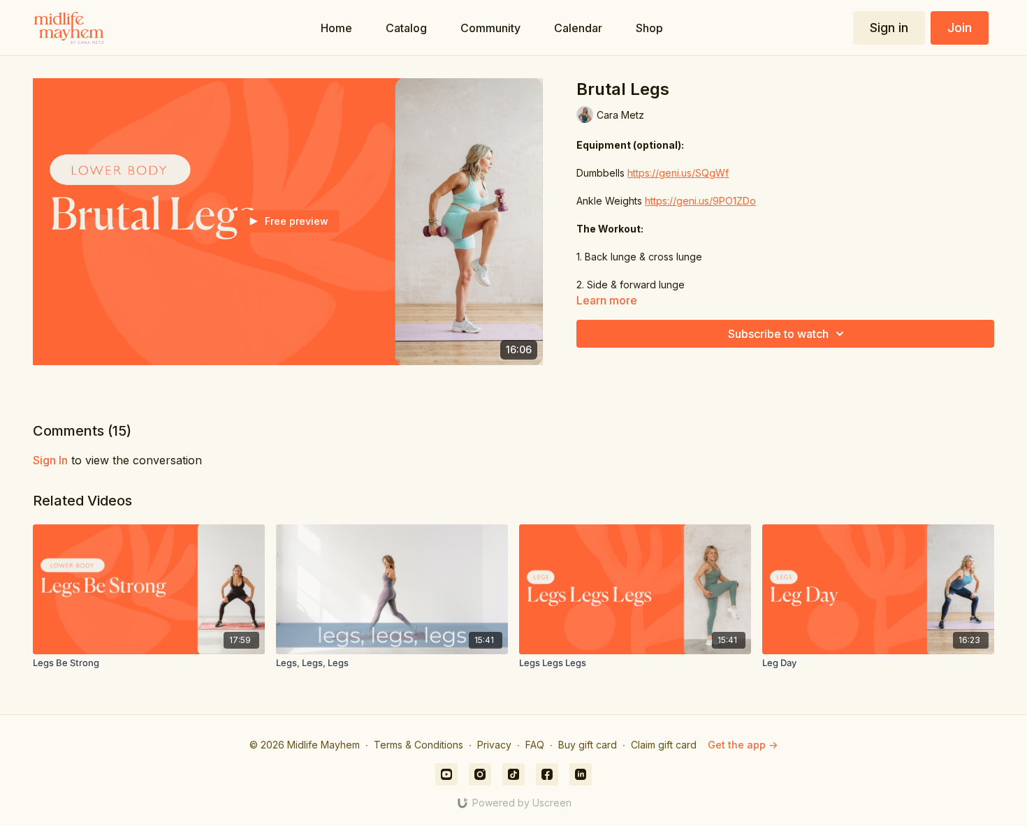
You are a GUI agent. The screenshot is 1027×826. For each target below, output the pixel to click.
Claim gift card (664, 745)
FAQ (534, 745)
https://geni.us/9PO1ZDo (700, 201)
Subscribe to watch (778, 334)
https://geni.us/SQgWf (678, 173)
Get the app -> (743, 745)
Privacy (494, 745)
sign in (50, 460)
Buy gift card (587, 745)
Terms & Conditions (418, 745)
